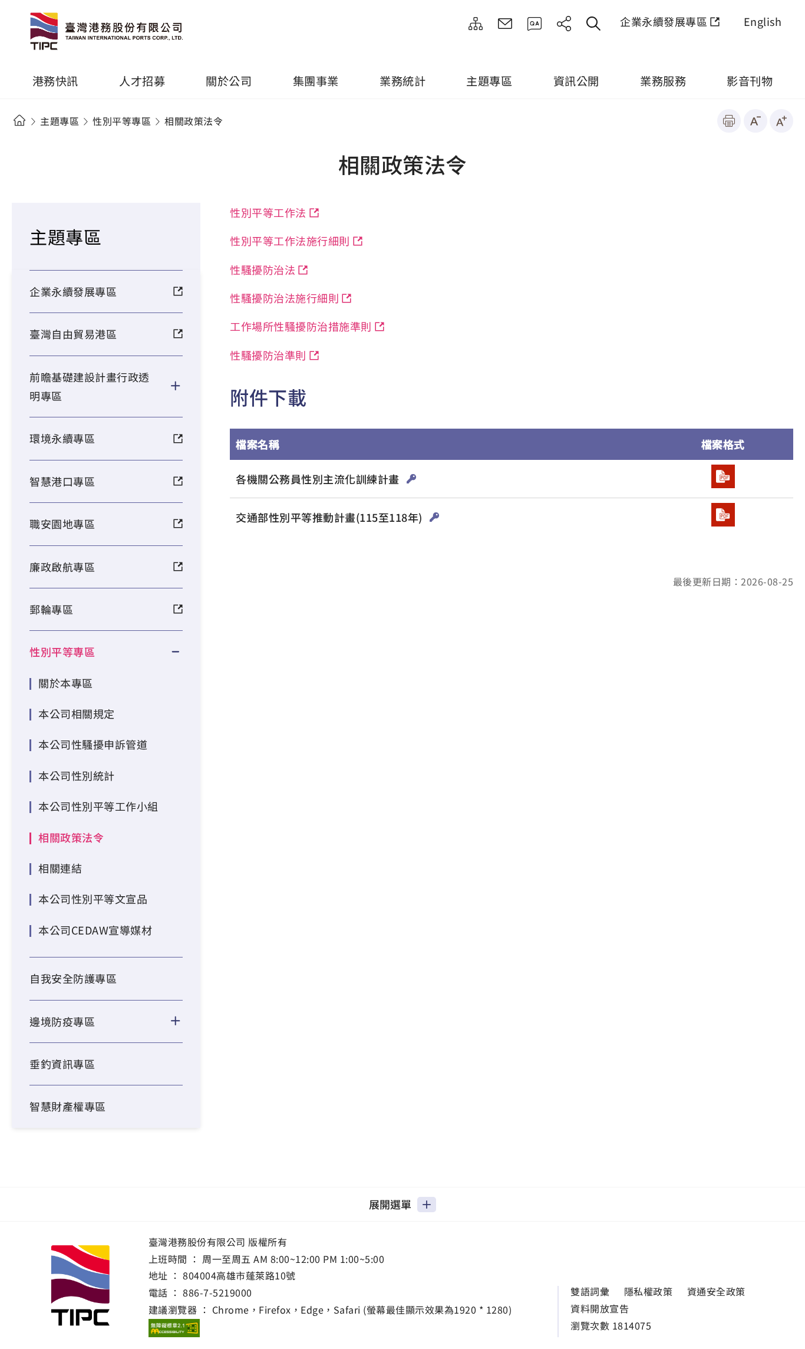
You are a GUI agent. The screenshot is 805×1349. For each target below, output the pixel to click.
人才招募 (142, 81)
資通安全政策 (716, 1291)
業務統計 (402, 81)
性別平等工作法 (268, 212)
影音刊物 (750, 81)
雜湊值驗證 (412, 478)
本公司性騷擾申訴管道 (92, 744)
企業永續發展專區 (663, 21)
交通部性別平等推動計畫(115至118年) (330, 517)
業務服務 (663, 81)
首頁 (19, 120)
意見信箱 (505, 23)
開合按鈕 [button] (183, 386)
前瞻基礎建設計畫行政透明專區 (89, 386)
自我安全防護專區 (73, 978)
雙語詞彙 (589, 1291)
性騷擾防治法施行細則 (284, 297)
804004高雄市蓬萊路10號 (239, 1275)
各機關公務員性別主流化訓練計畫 (319, 478)
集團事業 (316, 81)
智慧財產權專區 (67, 1106)
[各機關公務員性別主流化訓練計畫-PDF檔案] (723, 476)
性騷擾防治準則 (268, 355)
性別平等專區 (122, 121)
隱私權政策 (648, 1291)
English (763, 21)
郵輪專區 (51, 609)
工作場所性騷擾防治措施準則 (301, 326)
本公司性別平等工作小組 (98, 806)
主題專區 (489, 81)
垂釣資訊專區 (62, 1063)
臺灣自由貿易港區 (73, 333)
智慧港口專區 (62, 481)
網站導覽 (475, 23)
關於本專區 (65, 682)
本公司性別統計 (76, 775)
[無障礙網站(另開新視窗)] (174, 1327)
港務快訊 (55, 81)
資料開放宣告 (599, 1308)
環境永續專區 (62, 438)
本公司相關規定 (76, 713)
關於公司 (229, 81)
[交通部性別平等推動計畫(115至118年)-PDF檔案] (723, 515)
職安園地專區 (62, 523)
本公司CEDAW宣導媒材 (95, 929)
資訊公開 (576, 81)
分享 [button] (564, 23)
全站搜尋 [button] (593, 23)
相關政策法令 (71, 837)
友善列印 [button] (729, 121)
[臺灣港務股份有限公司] (109, 32)
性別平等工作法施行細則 (290, 240)
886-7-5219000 (217, 1292)
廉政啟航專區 (62, 566)
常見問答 (534, 23)
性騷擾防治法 (262, 269)
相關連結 (60, 868)
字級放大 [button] (781, 121)
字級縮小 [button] (755, 121)
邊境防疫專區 (62, 1021)
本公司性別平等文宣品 (92, 898)
